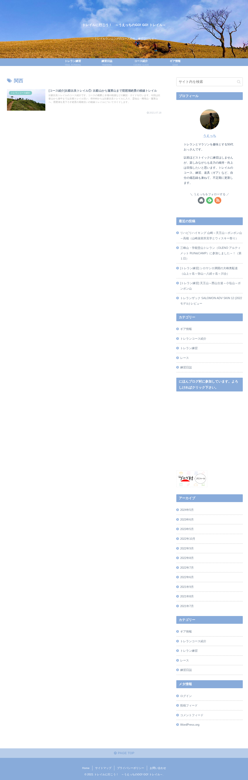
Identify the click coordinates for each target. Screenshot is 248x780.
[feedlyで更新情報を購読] (209, 200)
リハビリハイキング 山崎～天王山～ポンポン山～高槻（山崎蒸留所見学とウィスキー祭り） (211, 235)
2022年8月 (187, 558)
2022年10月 (187, 538)
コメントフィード (191, 715)
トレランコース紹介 (193, 338)
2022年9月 (187, 548)
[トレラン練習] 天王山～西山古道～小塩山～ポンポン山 (210, 285)
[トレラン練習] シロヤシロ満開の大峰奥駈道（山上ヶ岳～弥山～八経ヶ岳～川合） (209, 270)
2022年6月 (187, 577)
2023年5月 (187, 529)
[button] (238, 82)
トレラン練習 (189, 348)
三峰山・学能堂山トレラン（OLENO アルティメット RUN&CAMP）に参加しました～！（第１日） (210, 253)
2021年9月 (187, 586)
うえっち (209, 136)
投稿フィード (189, 705)
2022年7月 (187, 567)
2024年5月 (187, 509)
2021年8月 (187, 596)
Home (86, 768)
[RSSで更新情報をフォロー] (217, 200)
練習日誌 (186, 367)
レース (184, 357)
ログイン (186, 695)
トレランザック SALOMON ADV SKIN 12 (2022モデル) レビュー (211, 300)
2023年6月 (187, 519)
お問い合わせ (158, 768)
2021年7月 (187, 605)
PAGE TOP (125, 753)
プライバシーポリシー (130, 768)
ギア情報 (186, 329)
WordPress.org (189, 724)
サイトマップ (103, 768)
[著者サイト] (201, 200)
